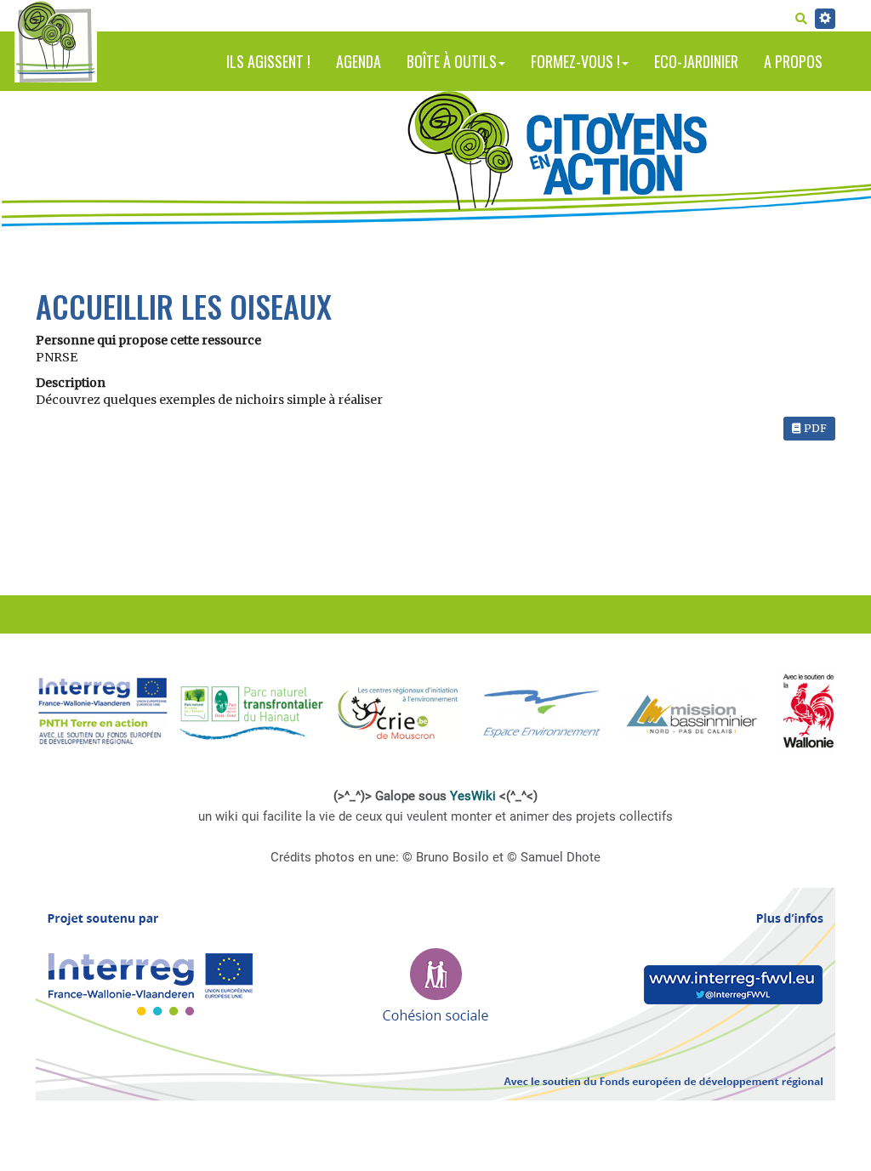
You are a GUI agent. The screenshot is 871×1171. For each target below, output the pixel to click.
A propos (793, 61)
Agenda (358, 61)
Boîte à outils (452, 61)
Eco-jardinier (696, 61)
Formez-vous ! (575, 61)
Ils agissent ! (268, 61)
